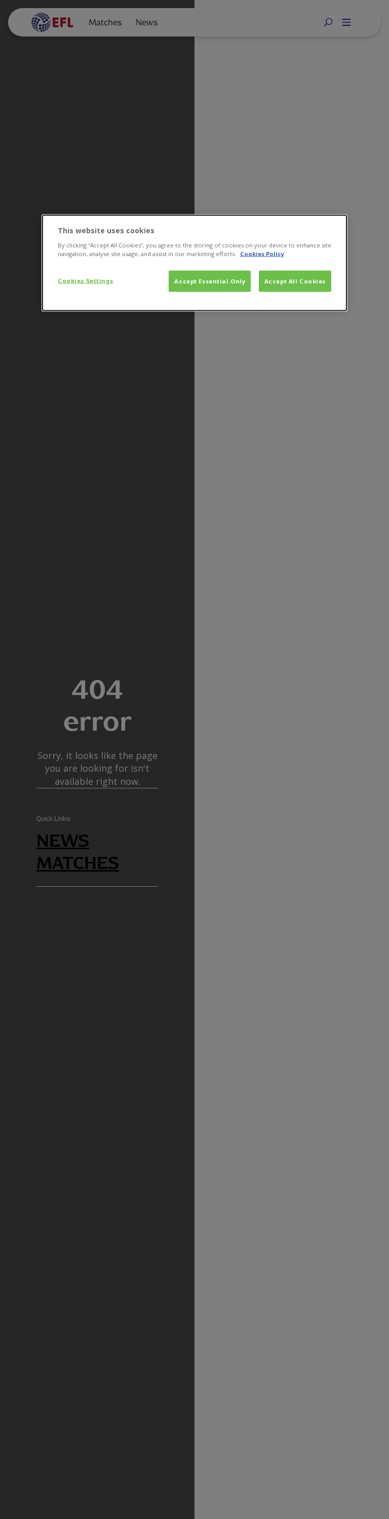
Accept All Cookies (295, 281)
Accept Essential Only (209, 281)
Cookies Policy (262, 254)
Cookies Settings (85, 280)
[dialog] (194, 263)
